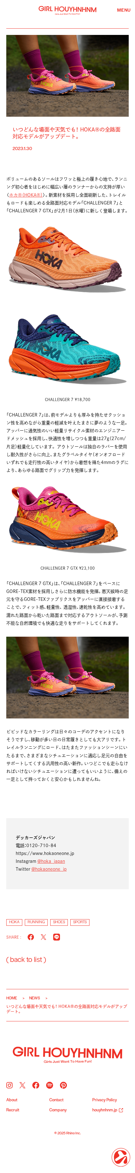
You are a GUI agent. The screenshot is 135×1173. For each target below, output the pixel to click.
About (11, 1100)
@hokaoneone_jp (49, 869)
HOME (11, 998)
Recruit (12, 1110)
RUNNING (36, 922)
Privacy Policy (104, 1100)
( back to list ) (26, 960)
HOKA (14, 922)
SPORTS (80, 922)
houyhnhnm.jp (104, 1110)
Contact (56, 1100)
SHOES (59, 922)
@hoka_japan (51, 861)
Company (58, 1110)
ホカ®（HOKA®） (26, 195)
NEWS (34, 998)
